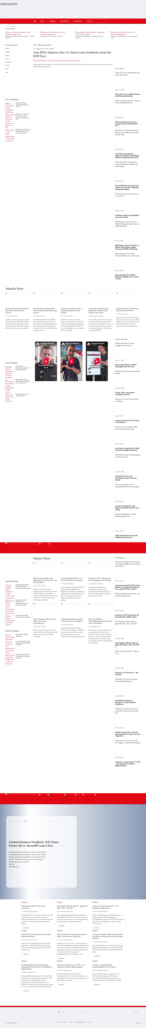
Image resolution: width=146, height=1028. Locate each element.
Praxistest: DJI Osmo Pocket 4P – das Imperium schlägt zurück (127, 616)
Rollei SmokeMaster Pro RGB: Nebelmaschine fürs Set (126, 536)
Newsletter (78, 21)
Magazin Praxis (32, 972)
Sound (6, 58)
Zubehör (7, 65)
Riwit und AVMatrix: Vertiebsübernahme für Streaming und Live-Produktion (100, 621)
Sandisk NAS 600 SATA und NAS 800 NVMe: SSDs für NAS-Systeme (16, 311)
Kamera (7, 48)
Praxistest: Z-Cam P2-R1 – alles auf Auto (127, 673)
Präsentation (8, 62)
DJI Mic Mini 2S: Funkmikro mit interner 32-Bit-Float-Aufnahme (23, 368)
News (42, 21)
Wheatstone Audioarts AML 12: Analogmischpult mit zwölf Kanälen (72, 311)
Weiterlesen (26, 928)
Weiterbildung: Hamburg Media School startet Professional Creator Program (45, 311)
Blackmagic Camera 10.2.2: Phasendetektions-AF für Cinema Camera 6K (23, 131)
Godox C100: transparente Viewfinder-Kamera (125, 393)
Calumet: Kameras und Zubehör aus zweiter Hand (127, 216)
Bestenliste (65, 21)
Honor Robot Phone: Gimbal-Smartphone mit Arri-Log (22, 104)
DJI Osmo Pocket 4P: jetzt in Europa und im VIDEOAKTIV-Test (126, 124)
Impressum (57, 1022)
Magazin (52, 21)
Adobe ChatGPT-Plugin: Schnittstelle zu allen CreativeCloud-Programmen (23, 586)
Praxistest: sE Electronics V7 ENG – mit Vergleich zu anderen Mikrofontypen (127, 764)
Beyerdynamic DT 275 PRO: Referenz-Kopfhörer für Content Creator (127, 277)
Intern (6, 72)
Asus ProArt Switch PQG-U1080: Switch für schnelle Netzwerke (127, 449)
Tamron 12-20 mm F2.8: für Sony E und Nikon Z (127, 421)
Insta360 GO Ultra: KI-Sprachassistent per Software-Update (126, 478)
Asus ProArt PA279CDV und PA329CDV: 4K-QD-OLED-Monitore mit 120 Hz (98, 311)
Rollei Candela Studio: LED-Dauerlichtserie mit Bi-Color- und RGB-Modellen (45, 580)
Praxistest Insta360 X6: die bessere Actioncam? (51, 36)
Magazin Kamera (34, 911)
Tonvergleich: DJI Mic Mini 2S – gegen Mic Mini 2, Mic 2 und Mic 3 (127, 644)
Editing (51, 48)
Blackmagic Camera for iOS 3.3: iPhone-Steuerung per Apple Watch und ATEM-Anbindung (127, 247)
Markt (6, 69)
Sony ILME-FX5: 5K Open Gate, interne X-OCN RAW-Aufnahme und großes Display (127, 187)
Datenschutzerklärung (79, 1022)
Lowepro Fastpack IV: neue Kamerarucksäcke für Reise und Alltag (127, 507)
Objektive (7, 52)
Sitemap (89, 1022)
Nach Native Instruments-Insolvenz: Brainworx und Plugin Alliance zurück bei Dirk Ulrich (127, 155)
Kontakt (65, 1022)
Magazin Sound (69, 911)
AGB (70, 1022)
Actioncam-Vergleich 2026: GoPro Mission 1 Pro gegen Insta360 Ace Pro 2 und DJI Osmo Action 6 (127, 587)
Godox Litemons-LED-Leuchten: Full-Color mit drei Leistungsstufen (44, 621)
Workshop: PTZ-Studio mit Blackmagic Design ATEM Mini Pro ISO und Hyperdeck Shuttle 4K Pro (36, 967)
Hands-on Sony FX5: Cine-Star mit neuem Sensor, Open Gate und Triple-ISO (127, 734)
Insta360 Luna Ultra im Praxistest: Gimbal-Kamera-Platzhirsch (125, 702)
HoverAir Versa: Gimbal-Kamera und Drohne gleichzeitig (127, 95)
